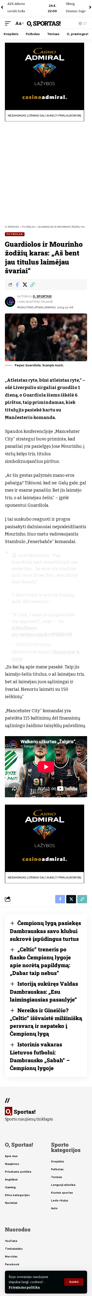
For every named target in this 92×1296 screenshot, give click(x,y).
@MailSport (24, 628)
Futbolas (15, 234)
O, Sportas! (43, 23)
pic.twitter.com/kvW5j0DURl (42, 634)
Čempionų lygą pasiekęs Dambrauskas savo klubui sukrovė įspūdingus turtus (45, 930)
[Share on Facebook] (17, 285)
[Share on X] (24, 285)
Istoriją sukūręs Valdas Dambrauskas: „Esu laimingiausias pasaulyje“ (44, 991)
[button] (73, 1282)
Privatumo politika (24, 1287)
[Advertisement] (46, 173)
